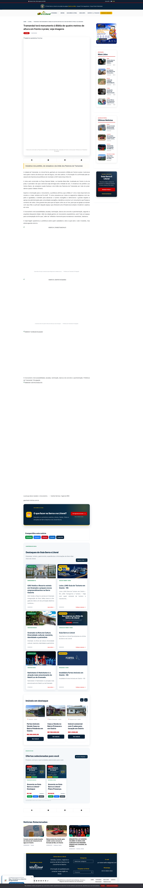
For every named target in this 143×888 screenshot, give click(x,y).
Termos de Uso (107, 881)
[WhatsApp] (81, 160)
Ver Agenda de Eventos (79, 513)
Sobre (92, 879)
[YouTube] (36, 880)
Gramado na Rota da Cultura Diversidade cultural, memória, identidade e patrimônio (40, 635)
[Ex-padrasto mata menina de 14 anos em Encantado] (102, 72)
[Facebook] (32, 160)
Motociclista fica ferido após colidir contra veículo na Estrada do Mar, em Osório (55, 841)
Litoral (26, 33)
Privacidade (98, 881)
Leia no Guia (51, 607)
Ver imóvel (35, 739)
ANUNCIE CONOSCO (106, 13)
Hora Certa (82, 13)
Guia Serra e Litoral (72, 13)
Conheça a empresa (81, 607)
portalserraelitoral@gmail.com (106, 862)
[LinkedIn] (65, 160)
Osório (32, 845)
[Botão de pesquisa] (91, 872)
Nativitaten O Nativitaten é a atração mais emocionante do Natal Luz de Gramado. (39, 675)
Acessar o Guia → (106, 189)
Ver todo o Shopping (81, 756)
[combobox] (81, 872)
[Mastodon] (43, 880)
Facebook (37, 537)
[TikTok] (47, 880)
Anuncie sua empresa (106, 193)
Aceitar (103, 885)
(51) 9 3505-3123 (107, 871)
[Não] (141, 886)
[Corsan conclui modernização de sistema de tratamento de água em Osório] (33, 831)
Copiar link (60, 537)
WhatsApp (29, 537)
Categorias (54, 13)
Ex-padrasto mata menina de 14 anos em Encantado (111, 72)
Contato (90, 13)
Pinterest (45, 537)
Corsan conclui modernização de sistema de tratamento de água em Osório (33, 841)
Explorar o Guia (81, 560)
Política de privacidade (112, 885)
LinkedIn (52, 537)
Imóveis (62, 13)
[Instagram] (34, 880)
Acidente (56, 845)
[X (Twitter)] (48, 160)
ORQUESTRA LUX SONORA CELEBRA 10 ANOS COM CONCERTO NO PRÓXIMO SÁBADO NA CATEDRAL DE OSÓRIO (78, 842)
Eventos (78, 848)
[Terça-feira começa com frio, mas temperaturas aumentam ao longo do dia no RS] (102, 157)
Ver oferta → (42, 793)
